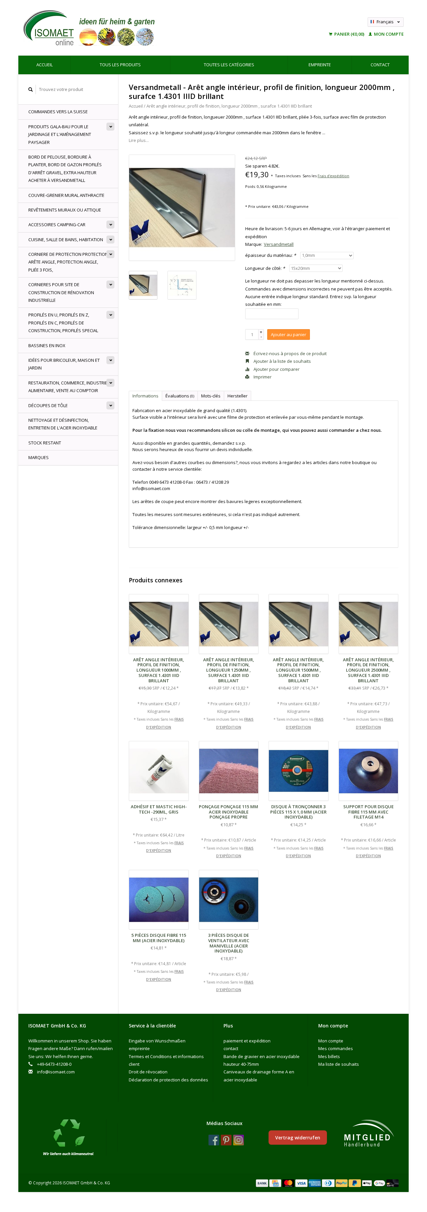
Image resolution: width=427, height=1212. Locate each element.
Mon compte (388, 34)
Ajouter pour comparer (276, 369)
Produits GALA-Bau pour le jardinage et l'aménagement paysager (59, 134)
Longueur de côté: (265, 268)
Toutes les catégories (229, 65)
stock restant (44, 443)
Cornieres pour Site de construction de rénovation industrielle (61, 292)
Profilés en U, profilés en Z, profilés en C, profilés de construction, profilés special (63, 322)
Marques (38, 457)
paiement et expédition (247, 1041)
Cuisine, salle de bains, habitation (65, 240)
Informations (145, 396)
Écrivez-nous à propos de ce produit (290, 353)
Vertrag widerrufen (297, 1137)
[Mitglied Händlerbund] (369, 1133)
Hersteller (238, 396)
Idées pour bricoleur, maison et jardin (64, 364)
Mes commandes (335, 1048)
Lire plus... (139, 140)
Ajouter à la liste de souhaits (282, 361)
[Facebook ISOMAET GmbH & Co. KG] (213, 1140)
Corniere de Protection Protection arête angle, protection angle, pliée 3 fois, (68, 262)
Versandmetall (279, 244)
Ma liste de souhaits (338, 1064)
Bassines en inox (46, 345)
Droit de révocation (148, 1072)
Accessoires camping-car (56, 225)
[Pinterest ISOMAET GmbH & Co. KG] (226, 1140)
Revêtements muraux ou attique (64, 210)
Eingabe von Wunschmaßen (157, 1041)
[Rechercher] (31, 89)
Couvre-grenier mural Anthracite (66, 195)
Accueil (44, 65)
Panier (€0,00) (349, 34)
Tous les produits (120, 65)
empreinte (320, 65)
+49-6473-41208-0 (54, 1064)
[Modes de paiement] (262, 1183)
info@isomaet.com (56, 1072)
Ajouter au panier (288, 334)
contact (380, 65)
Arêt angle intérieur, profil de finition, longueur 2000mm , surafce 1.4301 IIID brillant (229, 106)
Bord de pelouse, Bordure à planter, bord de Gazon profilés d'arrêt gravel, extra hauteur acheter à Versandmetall (65, 168)
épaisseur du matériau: (270, 255)
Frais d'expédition (333, 175)
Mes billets (329, 1056)
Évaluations (179, 396)
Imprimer (262, 377)
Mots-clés (211, 396)
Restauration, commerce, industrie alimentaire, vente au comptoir (67, 386)
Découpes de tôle (48, 405)
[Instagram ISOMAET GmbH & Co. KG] (238, 1140)
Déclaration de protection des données (168, 1080)
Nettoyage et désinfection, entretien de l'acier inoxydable (62, 424)
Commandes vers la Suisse (58, 112)
